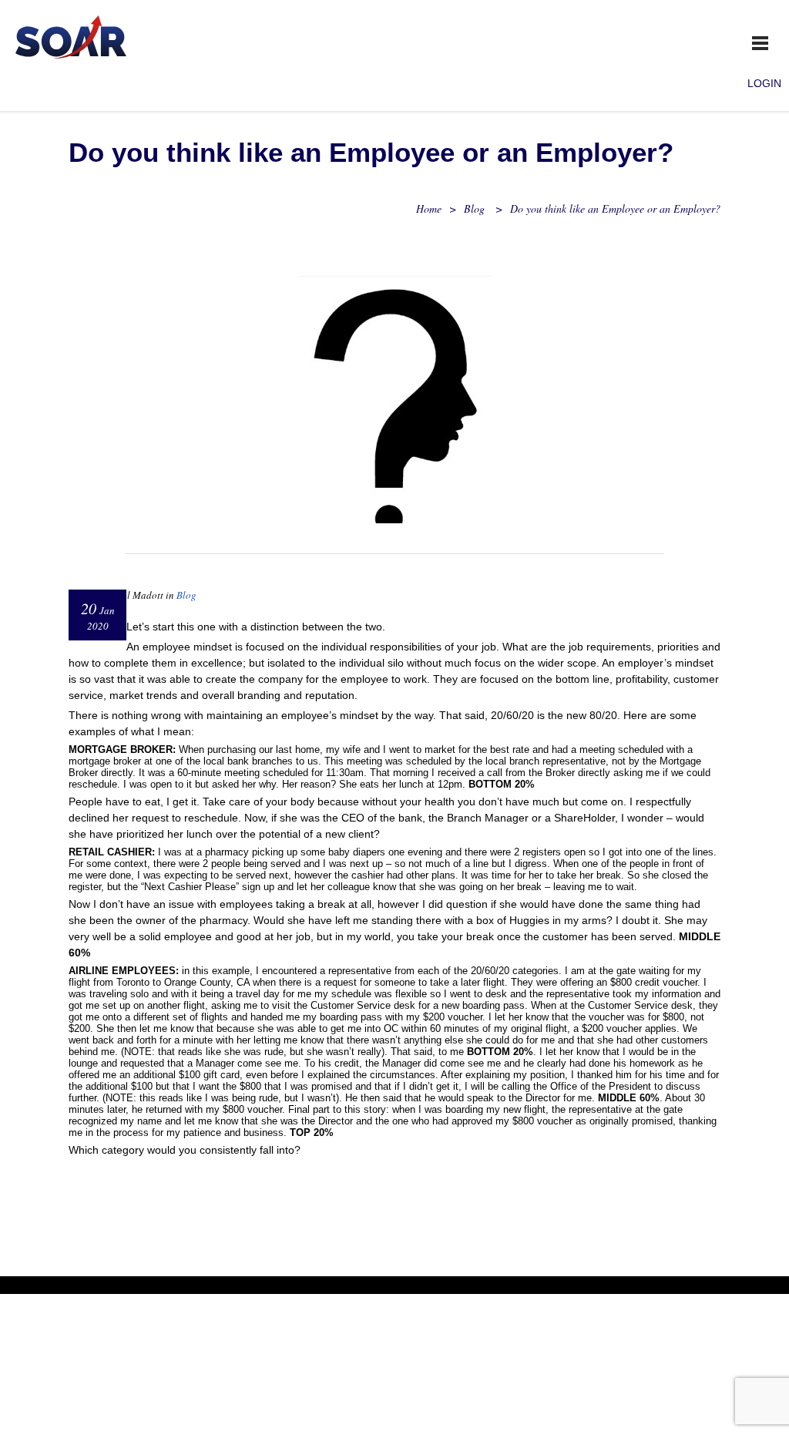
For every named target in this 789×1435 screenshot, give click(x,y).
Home (429, 208)
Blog (474, 208)
